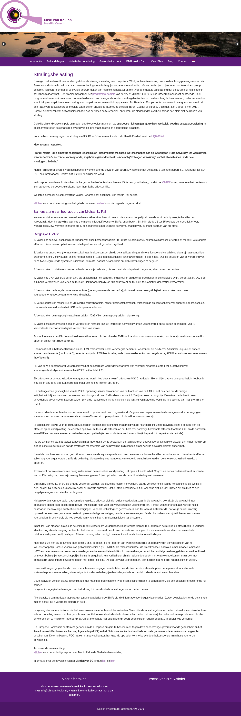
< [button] (4, 44)
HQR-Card (157, 136)
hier (104, 660)
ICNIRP (166, 182)
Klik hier (38, 203)
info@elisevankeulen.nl (54, 690)
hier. (112, 660)
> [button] (236, 44)
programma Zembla (103, 94)
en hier (101, 203)
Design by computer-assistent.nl (116, 708)
